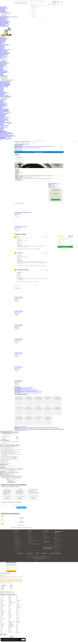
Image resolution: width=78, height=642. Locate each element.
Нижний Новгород (3, 581)
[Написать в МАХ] (0, 140)
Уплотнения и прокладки (4, 25)
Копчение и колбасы (3, 55)
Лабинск (10, 608)
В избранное (62, 146)
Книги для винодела (3, 119)
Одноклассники (46, 537)
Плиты (1, 43)
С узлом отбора (2, 10)
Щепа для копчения (3, 64)
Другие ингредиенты (3, 108)
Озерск (10, 629)
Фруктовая (2, 66)
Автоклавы (2, 73)
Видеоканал (44, 553)
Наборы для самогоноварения (5, 49)
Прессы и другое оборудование (5, 112)
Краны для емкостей (3, 104)
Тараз (11, 588)
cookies (7, 639)
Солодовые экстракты (4, 105)
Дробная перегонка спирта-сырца (6, 133)
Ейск (1, 622)
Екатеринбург (3, 623)
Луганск (10, 610)
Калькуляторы (2, 130)
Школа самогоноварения (55, 553)
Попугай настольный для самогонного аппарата (41, 146)
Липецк (10, 609)
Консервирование (3, 72)
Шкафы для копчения (4, 62)
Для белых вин (2, 115)
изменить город (2, 462)
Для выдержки (2, 42)
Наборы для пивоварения (4, 109)
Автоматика (2, 20)
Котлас (10, 604)
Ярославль (18, 632)
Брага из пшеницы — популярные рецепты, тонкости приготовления (26, 392)
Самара (16, 581)
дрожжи (33, 10)
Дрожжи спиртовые (3, 37)
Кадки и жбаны (2, 91)
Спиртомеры (2, 45)
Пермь (17, 597)
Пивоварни (2, 94)
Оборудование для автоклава (5, 81)
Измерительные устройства (5, 44)
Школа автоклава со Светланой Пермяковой (7, 79)
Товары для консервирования (5, 83)
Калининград (10, 595)
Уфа (5, 582)
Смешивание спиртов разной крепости (7, 133)
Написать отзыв (65, 246)
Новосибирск (10, 626)
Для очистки (2, 42)
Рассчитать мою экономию (55, 199)
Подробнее (17, 300)
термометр (34, 14)
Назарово (10, 622)
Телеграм (44, 534)
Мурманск (20, 580)
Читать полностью (20, 263)
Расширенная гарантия (18, 540)
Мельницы (2, 100)
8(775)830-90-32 (55, 1)
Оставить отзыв (17, 545)
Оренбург (13, 581)
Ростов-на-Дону (19, 600)
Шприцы (1, 67)
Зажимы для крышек (3, 82)
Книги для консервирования (5, 84)
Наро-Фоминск (11, 623)
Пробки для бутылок (3, 51)
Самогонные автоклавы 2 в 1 (5, 12)
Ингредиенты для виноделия (5, 117)
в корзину (20, 145)
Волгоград (2, 612)
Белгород (2, 603)
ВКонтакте (45, 536)
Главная (15, 141)
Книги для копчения (3, 71)
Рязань (18, 601)
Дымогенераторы (3, 61)
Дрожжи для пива (3, 106)
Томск (17, 611)
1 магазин (20, 0)
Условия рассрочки (17, 543)
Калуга (10, 596)
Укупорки (1, 102)
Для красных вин (3, 115)
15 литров (1, 88)
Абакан (2, 598)
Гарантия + (35, 0)
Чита (17, 623)
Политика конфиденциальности (33, 557)
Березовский (2, 604)
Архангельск (2, 600)
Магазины (16, 533)
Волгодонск (2, 613)
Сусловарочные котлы (4, 95)
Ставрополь (2, 582)
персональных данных (54, 546)
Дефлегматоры (2, 22)
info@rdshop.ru (30, 541)
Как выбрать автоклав (4, 77)
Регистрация (16, 548)
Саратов (18, 605)
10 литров (1, 88)
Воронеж (2, 615)
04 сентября (17, 230)
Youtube (44, 533)
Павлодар (11, 587)
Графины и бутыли (3, 50)
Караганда (2, 587)
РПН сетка (2, 19)
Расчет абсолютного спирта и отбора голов (7, 135)
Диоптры (1, 21)
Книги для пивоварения (4, 110)
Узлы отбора (2, 18)
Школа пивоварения (4, 99)
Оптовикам (31, 0)
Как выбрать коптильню (4, 59)
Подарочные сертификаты (4, 53)
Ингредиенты (2, 37)
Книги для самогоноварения (5, 52)
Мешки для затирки (3, 103)
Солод (1, 107)
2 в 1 (1, 57)
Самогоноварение (3, 7)
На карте (8, 463)
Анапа (1, 599)
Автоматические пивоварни (5, 96)
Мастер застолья (40, 0)
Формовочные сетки (3, 69)
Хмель (1, 107)
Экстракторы (7, 21)
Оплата (27, 0)
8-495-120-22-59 (14, 470)
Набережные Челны (11, 621)
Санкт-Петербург (19, 604)
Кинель (10, 597)
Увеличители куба (3, 18)
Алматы (11, 585)
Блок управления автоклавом (5, 83)
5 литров (1, 87)
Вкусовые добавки (3, 38)
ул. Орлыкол (50, 185)
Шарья (17, 626)
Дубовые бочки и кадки (4, 86)
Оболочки (2, 68)
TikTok (44, 539)
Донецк (2, 619)
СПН (4, 19)
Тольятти (18, 610)
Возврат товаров (17, 539)
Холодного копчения (3, 57)
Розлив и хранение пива (4, 110)
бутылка (33, 13)
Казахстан (4, 585)
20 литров (1, 89)
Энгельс (18, 629)
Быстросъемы (2, 23)
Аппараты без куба (3, 11)
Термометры (2, 47)
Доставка (23, 0)
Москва (10, 617)
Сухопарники (7, 22)
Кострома (10, 603)
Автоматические (3, 10)
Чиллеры (1, 101)
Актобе (11, 586)
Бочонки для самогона (4, 86)
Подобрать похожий (39, 152)
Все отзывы (17, 285)
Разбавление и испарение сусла (5, 138)
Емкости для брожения (4, 44)
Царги (6, 18)
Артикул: (16, 146)
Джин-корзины (2, 21)
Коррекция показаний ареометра (6, 136)
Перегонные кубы (3, 16)
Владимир (2, 611)
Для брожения (2, 41)
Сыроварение (2, 120)
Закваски (1, 123)
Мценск (10, 618)
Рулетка (37, 553)
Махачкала (16, 580)
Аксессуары (2, 48)
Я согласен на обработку (50, 546)
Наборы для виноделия (4, 118)
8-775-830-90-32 (2, 466)
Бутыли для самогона (3, 50)
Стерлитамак (18, 607)
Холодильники (5, 21)
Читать (31, 388)
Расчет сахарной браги (4, 134)
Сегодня (16, 216)
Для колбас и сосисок (4, 66)
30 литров (1, 90)
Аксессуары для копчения (4, 63)
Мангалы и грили (3, 63)
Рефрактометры (3, 47)
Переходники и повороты (4, 26)
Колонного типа (3, 9)
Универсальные (3, 116)
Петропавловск (3, 588)
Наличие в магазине (3, 463)
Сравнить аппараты (4, 14)
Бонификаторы (2, 39)
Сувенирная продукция (4, 54)
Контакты (29, 534)
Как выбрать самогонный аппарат (6, 13)
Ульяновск (18, 617)
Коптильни (2, 55)
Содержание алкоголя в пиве (5, 138)
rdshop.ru (20, 180)
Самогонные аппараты (4, 8)
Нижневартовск (11, 624)
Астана (16, 0)
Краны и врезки (3, 24)
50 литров (1, 91)
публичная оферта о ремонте (39, 558)
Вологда (2, 614)
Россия (3, 595)
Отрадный (10, 632)
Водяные (1, 74)
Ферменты (2, 124)
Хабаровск (8, 582)
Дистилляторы (2, 8)
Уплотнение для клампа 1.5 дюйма (33, 147)
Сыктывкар (20, 581)
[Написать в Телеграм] (0, 139)
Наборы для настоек (3, 39)
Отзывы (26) (17, 170)
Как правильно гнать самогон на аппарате (21, 388)
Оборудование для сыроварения (6, 122)
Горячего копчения (3, 56)
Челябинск (18, 622)
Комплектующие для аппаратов (12, 16)
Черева (1, 68)
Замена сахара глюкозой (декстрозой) (6, 135)
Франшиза (29, 536)
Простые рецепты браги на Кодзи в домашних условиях (24, 390)
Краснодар (12, 580)
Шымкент (2, 589)
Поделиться (34, 143)
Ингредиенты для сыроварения (5, 123)
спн (33, 11)
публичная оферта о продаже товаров (44, 557)
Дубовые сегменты (3, 40)
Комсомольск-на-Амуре (12, 602)
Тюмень (18, 614)
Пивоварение (2, 93)
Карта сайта (16, 549)
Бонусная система (17, 542)
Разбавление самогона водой (5, 132)
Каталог (19, 141)
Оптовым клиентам (31, 537)
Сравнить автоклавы (4, 78)
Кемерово (5, 580)
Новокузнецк (8, 581)
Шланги (6, 23)
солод (33, 8)
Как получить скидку (17, 546)
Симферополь (19, 606)
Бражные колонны (3, 17)
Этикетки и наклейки (3, 52)
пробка (33, 16)
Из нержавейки (2, 58)
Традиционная (2, 65)
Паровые (1, 74)
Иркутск (1, 580)
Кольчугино (10, 601)
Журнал (1, 130)
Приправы (2, 70)
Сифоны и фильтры (3, 102)
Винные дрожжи (3, 114)
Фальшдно (6, 20)
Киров (8, 580)
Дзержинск (2, 618)
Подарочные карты (3, 125)
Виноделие (2, 112)
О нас (29, 533)
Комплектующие (32, 141)
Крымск (10, 605)
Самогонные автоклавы (4, 76)
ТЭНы (7, 18)
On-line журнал (29, 553)
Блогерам (29, 539)
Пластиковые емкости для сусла (5, 96)
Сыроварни (2, 121)
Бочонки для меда (3, 92)
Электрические (2, 75)
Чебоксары (18, 621)
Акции (2, 126)
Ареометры (2, 46)
